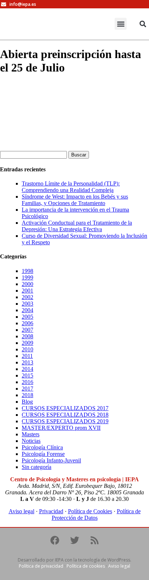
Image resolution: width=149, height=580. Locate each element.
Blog (27, 402)
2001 (27, 290)
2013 (27, 362)
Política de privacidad (41, 566)
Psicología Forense (43, 454)
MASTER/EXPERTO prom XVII (61, 428)
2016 (27, 382)
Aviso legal (21, 511)
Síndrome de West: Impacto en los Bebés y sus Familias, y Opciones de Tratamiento (75, 199)
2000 (27, 284)
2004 (27, 310)
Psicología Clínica (42, 447)
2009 (27, 343)
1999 (27, 277)
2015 (27, 375)
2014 (27, 369)
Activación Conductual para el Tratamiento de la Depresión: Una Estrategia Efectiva (77, 226)
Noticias (31, 441)
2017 (27, 388)
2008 (27, 336)
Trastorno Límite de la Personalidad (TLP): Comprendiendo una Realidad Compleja (71, 186)
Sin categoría (36, 467)
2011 (27, 356)
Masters (30, 434)
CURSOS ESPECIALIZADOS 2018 (65, 415)
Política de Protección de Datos (96, 514)
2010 (27, 349)
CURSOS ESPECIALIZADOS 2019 (65, 421)
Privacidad (51, 511)
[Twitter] (74, 540)
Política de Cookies (90, 511)
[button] (121, 24)
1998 (27, 271)
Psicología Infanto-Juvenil (51, 460)
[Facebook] (55, 540)
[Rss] (94, 540)
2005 (27, 317)
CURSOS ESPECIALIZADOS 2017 (65, 408)
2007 (27, 330)
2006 (27, 323)
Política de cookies (86, 566)
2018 (27, 395)
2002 (27, 297)
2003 (27, 304)
